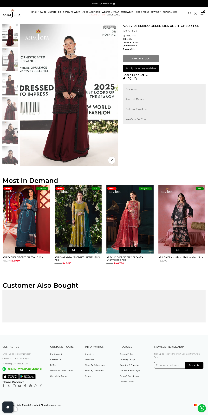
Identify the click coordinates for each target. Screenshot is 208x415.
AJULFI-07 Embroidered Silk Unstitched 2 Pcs (180, 257)
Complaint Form (58, 376)
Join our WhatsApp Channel (25, 368)
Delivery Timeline (136, 109)
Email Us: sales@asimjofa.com (16, 354)
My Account (56, 354)
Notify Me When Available (141, 68)
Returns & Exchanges (130, 370)
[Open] (7, 407)
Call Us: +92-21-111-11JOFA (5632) (17, 358)
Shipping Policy (127, 359)
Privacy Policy (126, 354)
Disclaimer (132, 89)
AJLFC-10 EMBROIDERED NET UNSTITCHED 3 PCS (77, 258)
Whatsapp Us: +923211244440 (16, 363)
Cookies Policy (127, 381)
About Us (89, 354)
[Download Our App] (10, 376)
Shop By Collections (94, 365)
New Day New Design (104, 3)
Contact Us (55, 359)
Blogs (88, 376)
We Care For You (136, 118)
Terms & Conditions (129, 376)
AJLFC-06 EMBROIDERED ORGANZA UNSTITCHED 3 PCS (124, 258)
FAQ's (53, 365)
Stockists (89, 359)
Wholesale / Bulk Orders (61, 370)
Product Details (135, 98)
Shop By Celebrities (94, 370)
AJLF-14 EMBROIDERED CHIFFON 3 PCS (23, 257)
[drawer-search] (189, 13)
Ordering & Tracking (129, 365)
